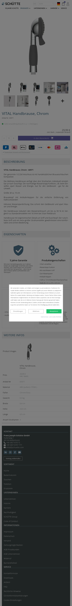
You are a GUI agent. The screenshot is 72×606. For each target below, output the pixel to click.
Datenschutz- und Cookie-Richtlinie (51, 317)
